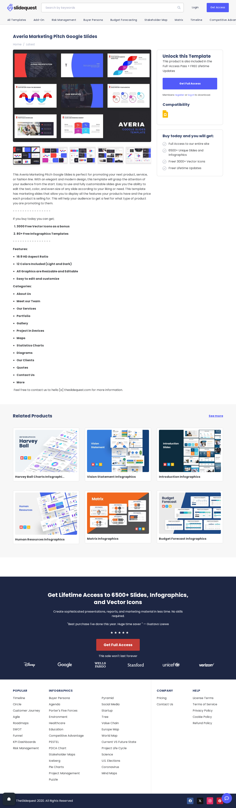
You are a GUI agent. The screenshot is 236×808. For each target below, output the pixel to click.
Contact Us (165, 704)
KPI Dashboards (24, 742)
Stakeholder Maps (62, 754)
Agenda (54, 704)
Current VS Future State (119, 742)
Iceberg (54, 761)
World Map (109, 736)
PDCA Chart (57, 748)
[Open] (9, 799)
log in (191, 94)
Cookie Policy (202, 717)
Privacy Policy (203, 710)
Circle (17, 704)
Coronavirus (110, 767)
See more (216, 416)
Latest (30, 44)
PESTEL (54, 742)
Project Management (64, 773)
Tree (105, 717)
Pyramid (108, 698)
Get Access (217, 7)
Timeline (196, 20)
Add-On (39, 20)
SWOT (17, 729)
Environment (58, 717)
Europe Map (110, 729)
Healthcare (57, 723)
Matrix (179, 20)
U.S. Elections (111, 761)
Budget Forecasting (123, 20)
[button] (146, 95)
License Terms (203, 698)
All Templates (16, 20)
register (179, 94)
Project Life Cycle (114, 748)
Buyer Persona (93, 20)
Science (107, 754)
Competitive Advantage (66, 736)
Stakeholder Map (156, 20)
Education (56, 729)
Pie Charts (56, 767)
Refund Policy (202, 723)
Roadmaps (21, 723)
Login (195, 7)
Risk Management (64, 20)
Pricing (161, 698)
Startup (107, 710)
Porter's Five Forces (63, 710)
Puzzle (53, 779)
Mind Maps (109, 773)
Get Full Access (190, 83)
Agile (16, 717)
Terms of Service (205, 704)
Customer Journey (26, 710)
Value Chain (110, 723)
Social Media (110, 704)
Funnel (17, 736)
